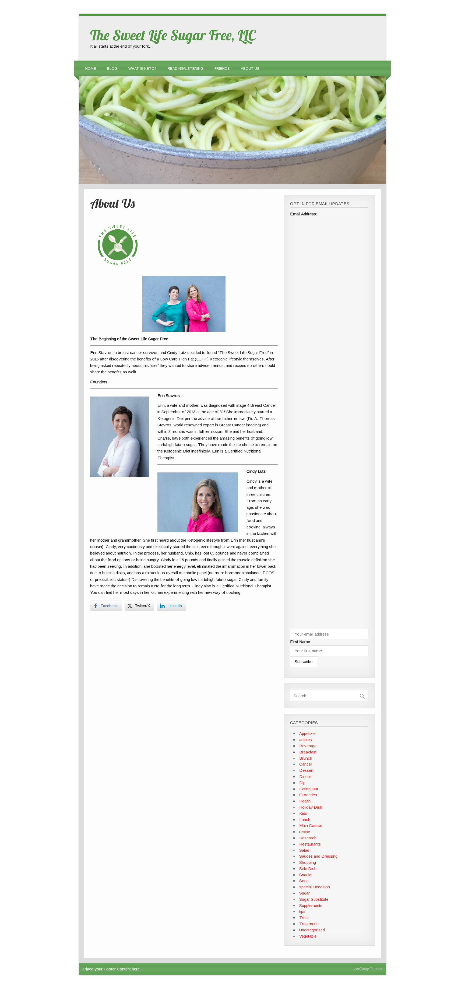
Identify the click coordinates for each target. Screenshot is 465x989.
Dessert (306, 770)
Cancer (305, 764)
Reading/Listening (185, 68)
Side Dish (307, 868)
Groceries (308, 794)
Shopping (307, 862)
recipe (304, 831)
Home (90, 68)
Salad (304, 850)
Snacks (305, 874)
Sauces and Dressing (318, 856)
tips (302, 911)
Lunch (304, 819)
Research (307, 838)
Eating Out (308, 789)
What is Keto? (142, 68)
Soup (304, 880)
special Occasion (314, 887)
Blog (112, 68)
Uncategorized (312, 930)
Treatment (308, 923)
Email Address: (303, 214)
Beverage (307, 745)
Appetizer (307, 733)
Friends (222, 68)
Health (305, 801)
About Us (250, 68)
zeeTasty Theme (368, 969)
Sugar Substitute (313, 899)
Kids (303, 813)
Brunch (305, 758)
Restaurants (310, 844)
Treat (304, 917)
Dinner (305, 776)
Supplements (310, 905)
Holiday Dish (310, 807)
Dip (302, 782)
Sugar (304, 893)
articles (305, 739)
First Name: (300, 641)
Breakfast (307, 752)
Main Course (310, 825)
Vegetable (307, 936)
